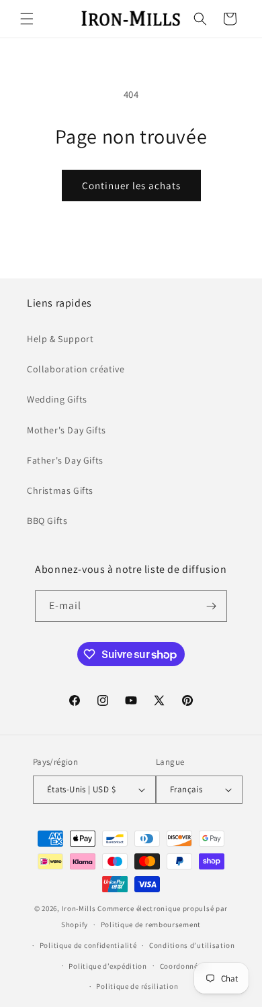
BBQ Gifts (47, 521)
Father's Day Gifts (65, 460)
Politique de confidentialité (88, 945)
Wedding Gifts (57, 399)
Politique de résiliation (137, 986)
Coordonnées (183, 966)
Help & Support (60, 339)
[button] (27, 19)
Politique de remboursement (151, 924)
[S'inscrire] (211, 606)
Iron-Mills (79, 908)
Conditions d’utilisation (192, 945)
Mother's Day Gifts (66, 430)
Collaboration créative (75, 369)
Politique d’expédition (107, 966)
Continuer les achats (131, 185)
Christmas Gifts (60, 490)
